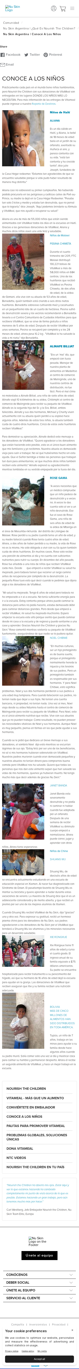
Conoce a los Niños (24, 1117)
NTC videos (16, 1158)
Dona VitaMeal (20, 1149)
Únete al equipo (39, 1255)
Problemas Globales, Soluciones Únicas (37, 1137)
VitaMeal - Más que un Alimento (35, 1098)
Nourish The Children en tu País (35, 1167)
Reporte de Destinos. (44, 104)
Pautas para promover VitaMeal (36, 1126)
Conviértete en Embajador (31, 1107)
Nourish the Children (26, 1089)
